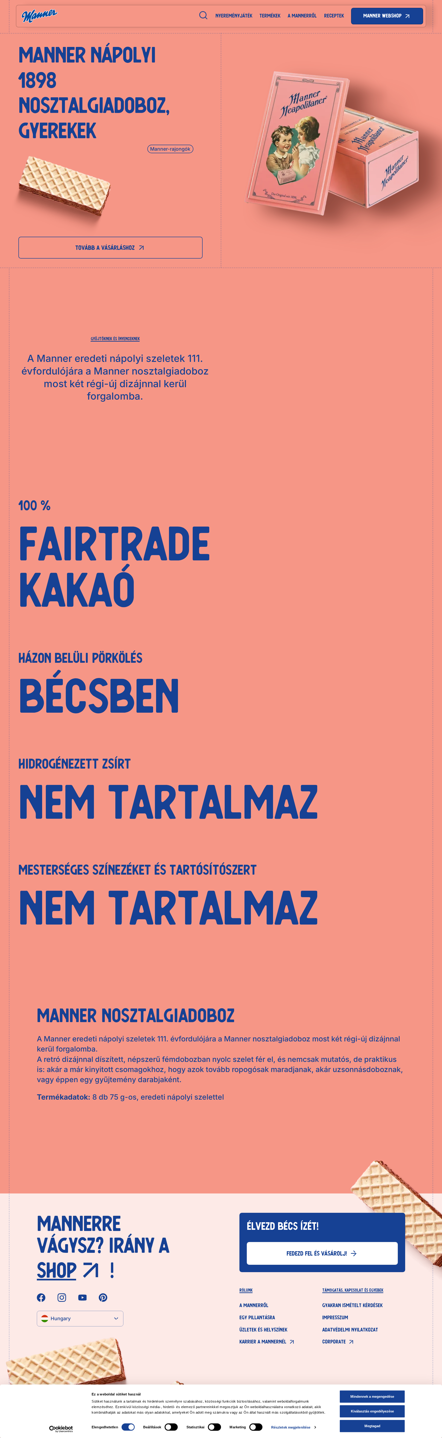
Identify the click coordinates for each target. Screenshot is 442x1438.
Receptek (334, 15)
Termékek (269, 15)
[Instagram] (62, 1297)
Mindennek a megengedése (372, 1396)
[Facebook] (41, 1297)
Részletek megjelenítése (290, 1427)
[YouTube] (82, 1297)
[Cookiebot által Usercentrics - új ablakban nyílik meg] (61, 1429)
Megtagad (372, 1426)
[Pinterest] (103, 1297)
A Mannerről (302, 15)
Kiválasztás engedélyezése (372, 1411)
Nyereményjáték (233, 15)
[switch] (171, 1427)
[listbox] (80, 1318)
